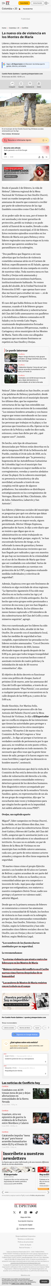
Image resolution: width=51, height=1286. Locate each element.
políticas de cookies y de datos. (21, 1284)
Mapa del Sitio (26, 1217)
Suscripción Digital (25, 1225)
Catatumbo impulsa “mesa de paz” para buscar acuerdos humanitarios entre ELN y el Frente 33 (32, 369)
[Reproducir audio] (5, 154)
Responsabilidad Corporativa (25, 1236)
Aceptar (44, 1282)
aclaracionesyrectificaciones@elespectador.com (25, 1263)
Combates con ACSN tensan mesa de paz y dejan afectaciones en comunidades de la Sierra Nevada (32, 380)
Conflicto (21, 354)
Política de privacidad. (37, 1195)
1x (46, 157)
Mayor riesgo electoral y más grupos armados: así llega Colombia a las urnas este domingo (32, 359)
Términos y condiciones (26, 1239)
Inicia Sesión (37, 3)
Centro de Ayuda (25, 1245)
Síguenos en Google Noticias (27, 1035)
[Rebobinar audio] (39, 157)
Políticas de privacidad (25, 1242)
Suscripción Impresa (25, 1221)
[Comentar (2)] (30, 84)
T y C (22, 1195)
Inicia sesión (8, 1184)
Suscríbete (24, 3)
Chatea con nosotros (27, 1229)
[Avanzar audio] (43, 157)
